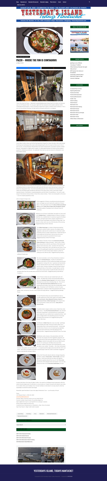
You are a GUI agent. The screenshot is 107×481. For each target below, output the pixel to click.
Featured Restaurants (23, 56)
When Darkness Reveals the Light (78, 67)
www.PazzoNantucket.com (22, 396)
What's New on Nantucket (76, 118)
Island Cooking (73, 100)
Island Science (73, 102)
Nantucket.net (24, 2)
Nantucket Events (74, 110)
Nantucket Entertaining (76, 106)
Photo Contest (53, 2)
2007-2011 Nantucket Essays (23, 437)
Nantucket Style (74, 114)
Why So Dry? (73, 69)
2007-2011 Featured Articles (23, 433)
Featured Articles (74, 92)
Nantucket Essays (74, 108)
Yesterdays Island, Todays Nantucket (53, 471)
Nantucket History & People (77, 112)
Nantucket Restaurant (51, 413)
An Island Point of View (76, 88)
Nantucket (42, 413)
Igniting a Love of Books (76, 63)
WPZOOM (69, 476)
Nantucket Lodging (44, 2)
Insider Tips (73, 98)
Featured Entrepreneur (76, 94)
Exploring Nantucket (75, 90)
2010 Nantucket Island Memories (24, 441)
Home (17, 2)
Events (59, 2)
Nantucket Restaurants (33, 2)
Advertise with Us (21, 5)
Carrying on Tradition (75, 65)
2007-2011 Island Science (22, 435)
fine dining (29, 413)
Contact (64, 2)
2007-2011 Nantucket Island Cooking (25, 439)
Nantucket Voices (74, 116)
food (35, 413)
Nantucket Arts (74, 104)
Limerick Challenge (74, 78)
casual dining (20, 413)
